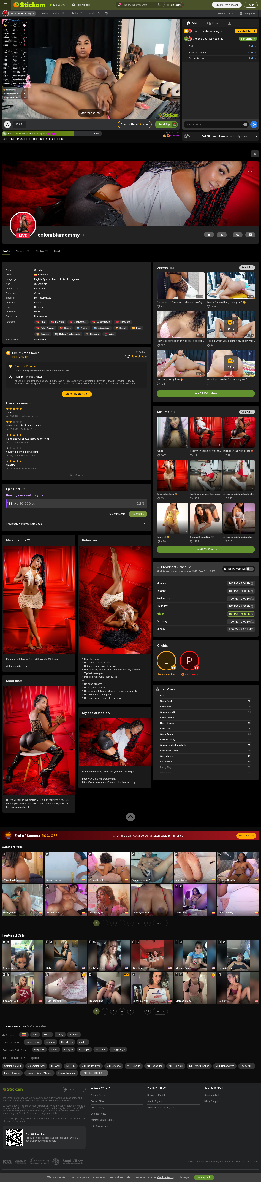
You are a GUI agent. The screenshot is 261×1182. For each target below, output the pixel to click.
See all (245, 267)
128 (163, 345)
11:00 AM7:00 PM (239, 598)
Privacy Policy (98, 1095)
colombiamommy (14, 1026)
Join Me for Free (91, 113)
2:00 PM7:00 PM (240, 629)
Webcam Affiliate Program (160, 1107)
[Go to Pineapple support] (56, 1161)
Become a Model (156, 1095)
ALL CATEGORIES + (94, 1073)
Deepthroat (80, 322)
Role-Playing (47, 328)
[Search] (159, 4)
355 (230, 498)
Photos (76, 13)
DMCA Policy (97, 1107)
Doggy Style (103, 322)
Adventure (104, 328)
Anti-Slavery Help (99, 1126)
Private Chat (244, 31)
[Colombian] (24, 1034)
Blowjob (59, 322)
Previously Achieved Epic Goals (24, 524)
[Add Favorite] (7, 124)
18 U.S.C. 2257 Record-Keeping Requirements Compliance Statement (222, 1161)
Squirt (67, 328)
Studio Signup (154, 1101)
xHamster (39, 340)
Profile (44, 13)
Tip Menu (246, 38)
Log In (251, 5)
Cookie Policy (165, 1177)
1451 (163, 455)
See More (75, 475)
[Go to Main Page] (29, 5)
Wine (111, 334)
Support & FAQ (211, 1095)
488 (163, 541)
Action (84, 328)
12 (229, 455)
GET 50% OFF (246, 835)
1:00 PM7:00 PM (239, 583)
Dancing (94, 334)
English (71, 1089)
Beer (138, 328)
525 (230, 541)
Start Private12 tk (76, 394)
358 (196, 498)
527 (196, 541)
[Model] (255, 153)
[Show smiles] (245, 124)
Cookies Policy (98, 1114)
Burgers (45, 334)
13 (162, 498)
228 (213, 306)
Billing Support (211, 1101)
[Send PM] (250, 234)
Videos (59, 13)
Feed (91, 13)
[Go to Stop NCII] (73, 1161)
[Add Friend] (238, 234)
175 (163, 383)
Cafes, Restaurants (69, 334)
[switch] (250, 569)
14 (195, 455)
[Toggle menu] (5, 5)
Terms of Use (97, 1101)
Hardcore (125, 322)
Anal (43, 322)
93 (162, 306)
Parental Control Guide (102, 1120)
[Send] (253, 124)
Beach (122, 328)
